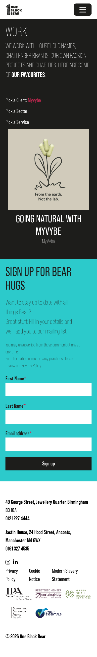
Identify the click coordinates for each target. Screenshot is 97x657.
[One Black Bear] (13, 9)
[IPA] (18, 594)
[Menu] (83, 9)
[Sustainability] (48, 594)
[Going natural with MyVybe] (48, 169)
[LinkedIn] (15, 562)
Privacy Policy (31, 365)
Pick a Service (17, 122)
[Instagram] (7, 562)
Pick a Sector (16, 111)
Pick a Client (23, 100)
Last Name (15, 406)
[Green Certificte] (78, 594)
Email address (18, 433)
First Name (15, 378)
